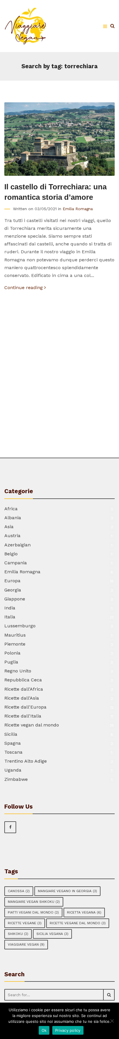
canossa (19, 891)
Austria (12, 535)
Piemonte (14, 644)
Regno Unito (17, 671)
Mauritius (15, 635)
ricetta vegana (84, 912)
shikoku (18, 934)
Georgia (12, 590)
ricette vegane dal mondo (78, 923)
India (9, 608)
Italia (9, 617)
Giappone (14, 599)
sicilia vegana (52, 934)
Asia (9, 526)
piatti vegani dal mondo (33, 912)
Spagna (12, 743)
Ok (44, 1030)
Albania (12, 517)
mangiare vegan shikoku (34, 902)
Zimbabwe (16, 779)
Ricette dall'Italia (22, 716)
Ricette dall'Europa (25, 707)
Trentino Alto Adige (25, 761)
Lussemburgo (20, 625)
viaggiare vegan (26, 944)
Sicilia (10, 734)
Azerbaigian (17, 545)
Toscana (13, 752)
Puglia (11, 662)
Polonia (12, 653)
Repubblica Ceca (23, 680)
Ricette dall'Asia (21, 698)
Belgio (11, 554)
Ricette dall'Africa (23, 689)
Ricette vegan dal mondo (31, 725)
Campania (15, 562)
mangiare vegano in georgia (67, 891)
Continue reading (24, 287)
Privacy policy (68, 1030)
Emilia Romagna (78, 208)
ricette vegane (25, 923)
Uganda (12, 770)
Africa (11, 508)
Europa (12, 580)
